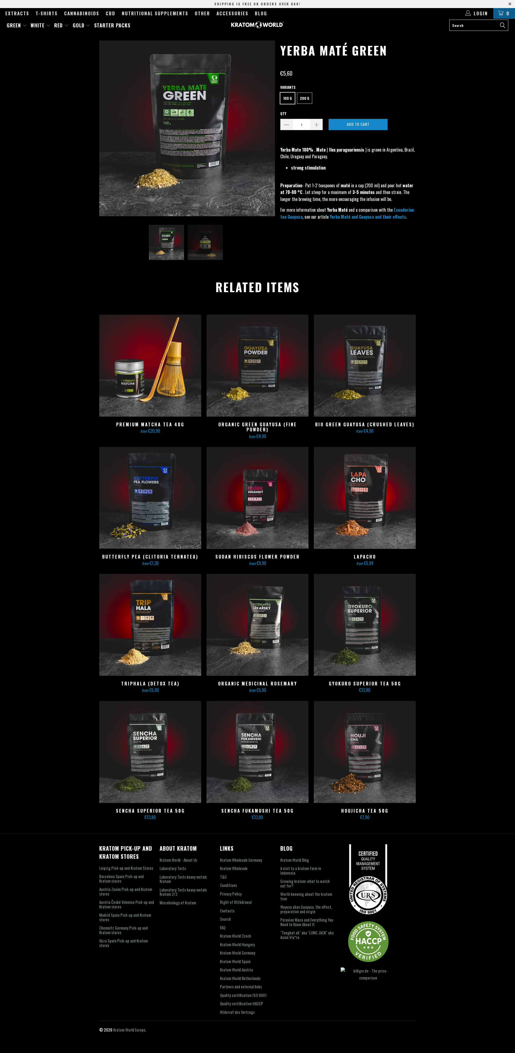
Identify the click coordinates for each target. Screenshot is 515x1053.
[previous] (108, 128)
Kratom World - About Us (178, 860)
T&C (223, 877)
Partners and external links (241, 986)
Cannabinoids (81, 13)
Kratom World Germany (237, 953)
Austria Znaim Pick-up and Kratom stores (125, 891)
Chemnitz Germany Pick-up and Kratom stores (123, 930)
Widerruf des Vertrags (237, 1012)
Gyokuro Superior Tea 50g (365, 625)
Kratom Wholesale (234, 868)
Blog (261, 13)
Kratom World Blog (294, 860)
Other (202, 13)
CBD (110, 13)
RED (59, 25)
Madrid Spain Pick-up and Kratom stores (125, 917)
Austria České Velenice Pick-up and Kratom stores (126, 904)
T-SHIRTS (47, 13)
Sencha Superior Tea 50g (150, 752)
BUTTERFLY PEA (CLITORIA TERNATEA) (150, 498)
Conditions (228, 885)
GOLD (79, 25)
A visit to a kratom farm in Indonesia (300, 870)
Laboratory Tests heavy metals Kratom (183, 879)
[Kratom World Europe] (257, 25)
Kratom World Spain (235, 961)
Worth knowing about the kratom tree (306, 896)
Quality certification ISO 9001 (243, 995)
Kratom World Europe (129, 1030)
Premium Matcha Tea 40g (150, 366)
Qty (283, 113)
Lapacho (365, 498)
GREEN (15, 25)
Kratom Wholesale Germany (241, 860)
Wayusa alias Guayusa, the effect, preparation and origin (306, 909)
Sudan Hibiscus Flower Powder (257, 498)
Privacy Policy (231, 894)
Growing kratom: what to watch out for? (305, 883)
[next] (265, 128)
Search (225, 919)
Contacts (227, 910)
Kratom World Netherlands (240, 978)
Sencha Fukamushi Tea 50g (257, 752)
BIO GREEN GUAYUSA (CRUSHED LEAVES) (365, 366)
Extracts (17, 13)
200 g (304, 98)
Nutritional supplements (155, 13)
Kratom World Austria (236, 970)
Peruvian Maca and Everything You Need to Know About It (306, 922)
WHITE (38, 25)
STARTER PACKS (112, 25)
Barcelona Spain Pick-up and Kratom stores (121, 878)
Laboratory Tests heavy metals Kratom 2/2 (183, 892)
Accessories (232, 13)
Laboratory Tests (173, 868)
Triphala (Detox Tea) (150, 625)
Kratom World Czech (235, 936)
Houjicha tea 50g (365, 752)
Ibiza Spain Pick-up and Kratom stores (123, 943)
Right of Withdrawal (236, 902)
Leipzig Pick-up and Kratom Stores (126, 868)
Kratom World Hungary (237, 944)
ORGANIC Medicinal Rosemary (257, 625)
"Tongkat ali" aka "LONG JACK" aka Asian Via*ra (307, 935)
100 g (287, 98)
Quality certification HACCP (241, 1003)
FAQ (222, 927)
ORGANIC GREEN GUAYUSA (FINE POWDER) (257, 366)
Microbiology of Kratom (178, 902)
